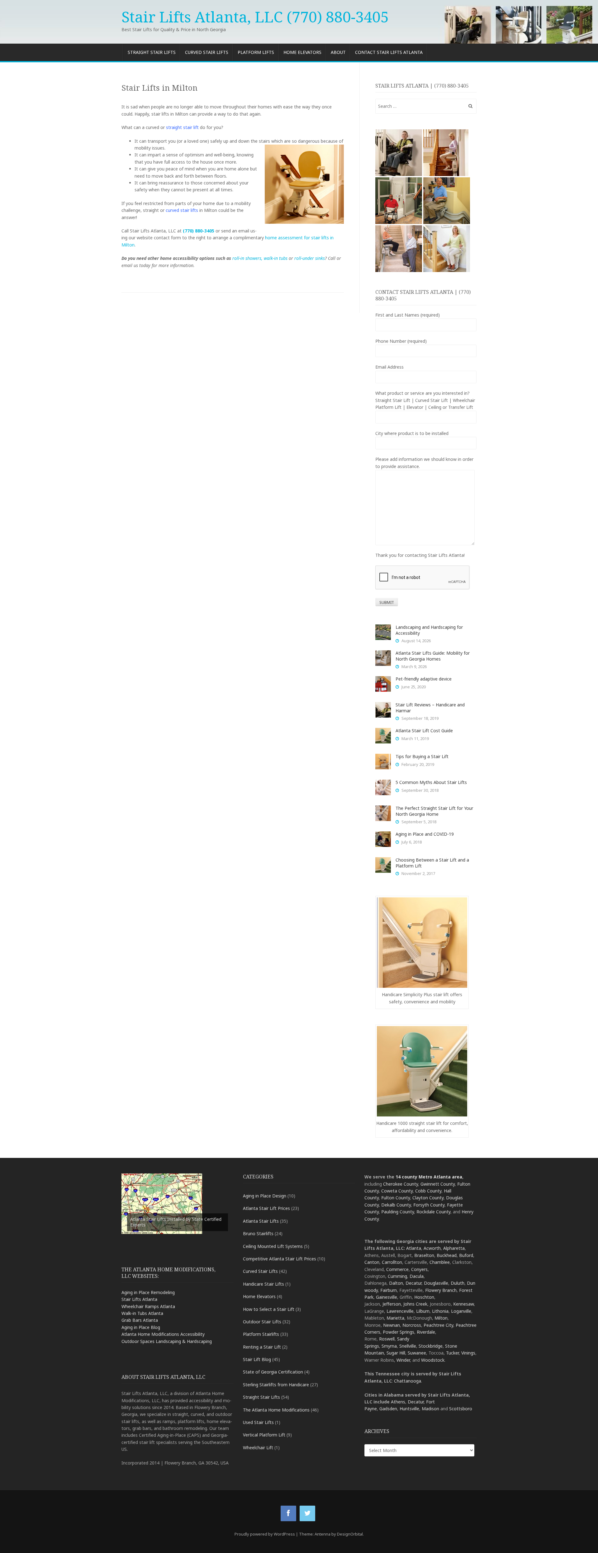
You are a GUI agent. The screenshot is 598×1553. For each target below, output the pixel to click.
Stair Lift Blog (257, 1359)
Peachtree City (438, 1325)
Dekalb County (396, 1205)
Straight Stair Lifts (152, 52)
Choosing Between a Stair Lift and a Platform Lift (432, 862)
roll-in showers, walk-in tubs (259, 258)
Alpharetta (454, 1248)
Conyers (419, 1269)
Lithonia (440, 1311)
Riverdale (426, 1332)
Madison (430, 1409)
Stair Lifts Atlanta (139, 1299)
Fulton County (395, 1198)
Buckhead (447, 1255)
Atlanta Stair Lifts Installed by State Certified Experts (175, 1222)
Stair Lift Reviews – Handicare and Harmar (430, 707)
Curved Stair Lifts (206, 52)
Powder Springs (398, 1332)
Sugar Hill (396, 1353)
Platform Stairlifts (261, 1334)
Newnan (391, 1325)
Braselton (424, 1255)
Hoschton (424, 1297)
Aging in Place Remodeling (148, 1292)
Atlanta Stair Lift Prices (266, 1208)
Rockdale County (433, 1212)
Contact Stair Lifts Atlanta (389, 52)
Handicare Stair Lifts (263, 1284)
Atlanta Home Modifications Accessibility (163, 1334)
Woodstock (432, 1360)
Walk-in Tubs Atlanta (142, 1313)
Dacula (417, 1276)
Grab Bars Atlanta (139, 1320)
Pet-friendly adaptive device (424, 679)
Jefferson (391, 1304)
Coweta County (397, 1191)
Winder (403, 1360)
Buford (466, 1255)
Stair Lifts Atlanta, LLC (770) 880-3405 (255, 17)
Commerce (397, 1269)
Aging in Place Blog (140, 1327)
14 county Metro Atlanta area (429, 1177)
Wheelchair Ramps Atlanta (148, 1306)
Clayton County (428, 1198)
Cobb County (428, 1191)
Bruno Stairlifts (258, 1233)
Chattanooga (407, 1381)
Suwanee (417, 1353)
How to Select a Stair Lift (268, 1309)
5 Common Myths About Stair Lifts (431, 782)
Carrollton (392, 1262)
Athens (398, 1402)
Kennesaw (463, 1304)
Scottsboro (460, 1409)
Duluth (457, 1283)
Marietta (395, 1318)
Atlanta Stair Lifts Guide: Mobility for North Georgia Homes (433, 656)
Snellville (407, 1346)
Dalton (396, 1283)
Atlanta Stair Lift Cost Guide (424, 730)
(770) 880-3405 (198, 231)
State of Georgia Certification (273, 1372)
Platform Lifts (256, 52)
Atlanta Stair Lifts (261, 1221)
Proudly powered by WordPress (265, 1534)
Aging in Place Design (264, 1196)
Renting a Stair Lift (262, 1347)
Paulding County (397, 1212)
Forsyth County (428, 1205)
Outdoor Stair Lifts (262, 1322)
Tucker (452, 1353)
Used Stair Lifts (258, 1422)
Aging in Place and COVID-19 (425, 834)
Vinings (468, 1353)
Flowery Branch (441, 1290)
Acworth (432, 1248)
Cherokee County (400, 1184)
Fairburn (388, 1290)
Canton (371, 1262)
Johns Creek (415, 1304)
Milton (441, 1318)
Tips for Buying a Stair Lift (422, 756)
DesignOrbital (350, 1534)
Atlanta (413, 1248)
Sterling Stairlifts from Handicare (276, 1385)
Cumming (397, 1276)
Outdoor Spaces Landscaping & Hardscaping (166, 1341)
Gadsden (388, 1409)
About (338, 52)
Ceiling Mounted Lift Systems (273, 1246)
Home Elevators (302, 52)
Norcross (411, 1325)
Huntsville (409, 1409)
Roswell (387, 1339)
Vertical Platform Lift (264, 1435)
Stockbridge (431, 1346)
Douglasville (436, 1283)
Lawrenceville (400, 1311)
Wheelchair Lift (258, 1447)
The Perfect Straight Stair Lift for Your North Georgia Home (434, 811)
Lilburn (423, 1311)
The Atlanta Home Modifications (276, 1410)
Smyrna (389, 1346)
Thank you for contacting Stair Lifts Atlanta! (420, 555)
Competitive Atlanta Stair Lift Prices (279, 1259)
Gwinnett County (437, 1184)
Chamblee (440, 1262)
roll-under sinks (309, 258)
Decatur (413, 1283)
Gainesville (386, 1297)
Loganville (461, 1311)
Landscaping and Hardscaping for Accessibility (429, 630)
